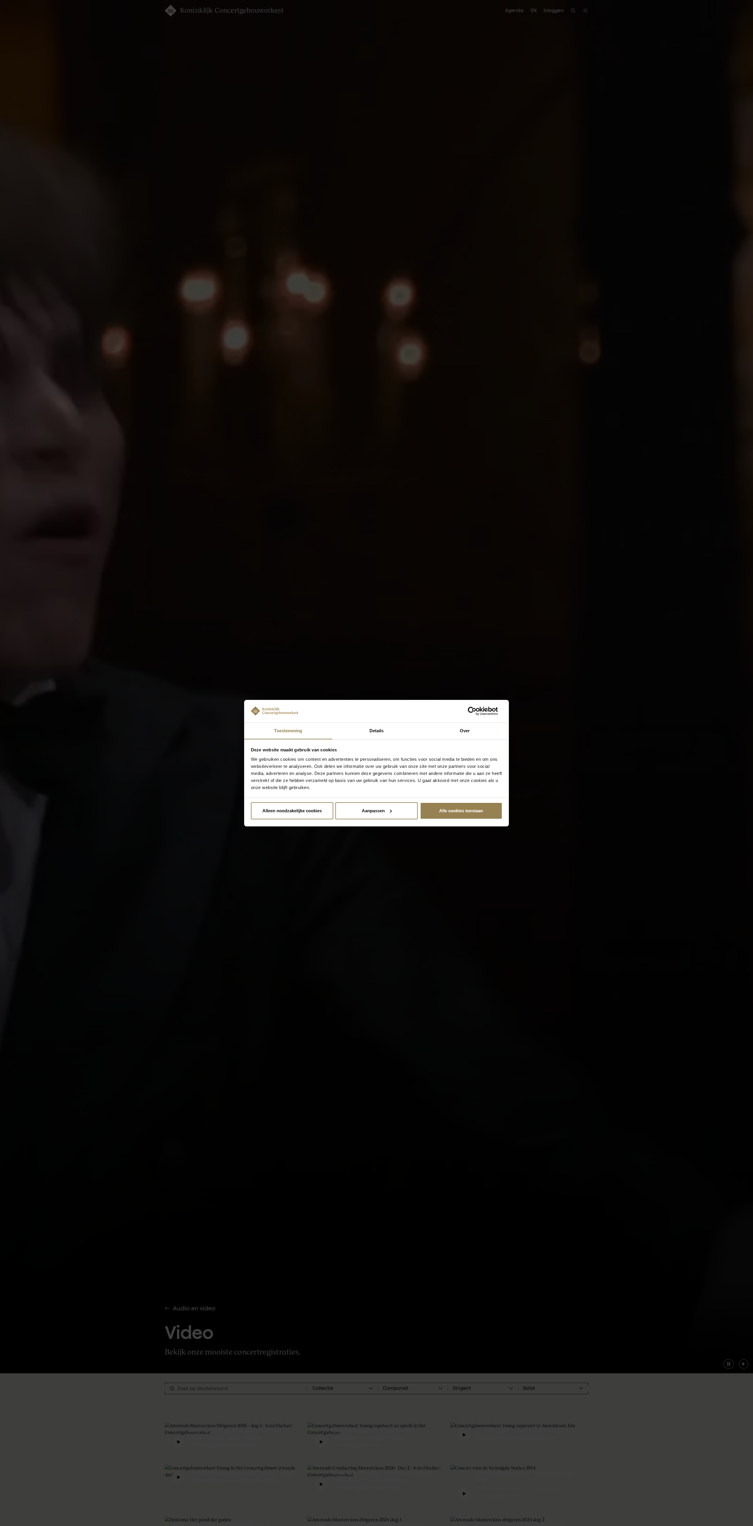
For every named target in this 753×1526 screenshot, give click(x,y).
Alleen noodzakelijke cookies (292, 810)
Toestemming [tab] (288, 730)
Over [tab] (465, 730)
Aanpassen (373, 810)
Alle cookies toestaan (461, 810)
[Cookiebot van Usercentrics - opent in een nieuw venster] (476, 711)
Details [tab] (376, 730)
